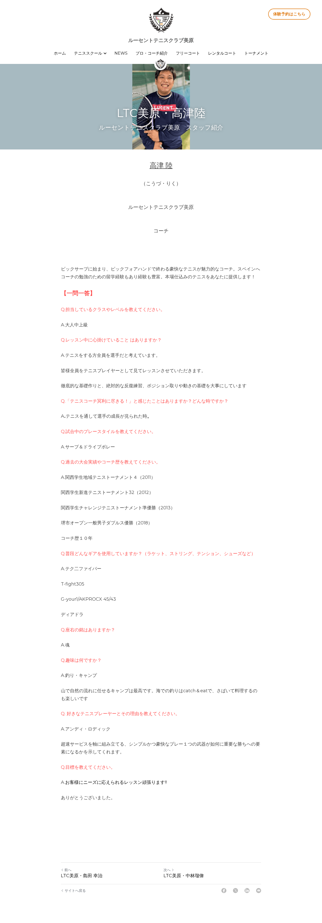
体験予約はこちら (289, 14)
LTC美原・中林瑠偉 (184, 875)
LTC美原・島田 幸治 (81, 875)
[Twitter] (235, 890)
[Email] (258, 890)
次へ (167, 870)
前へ (67, 870)
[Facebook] (223, 890)
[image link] (161, 20)
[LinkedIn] (247, 890)
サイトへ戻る (75, 890)
